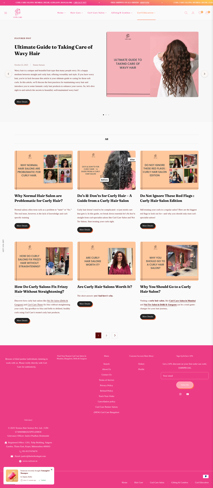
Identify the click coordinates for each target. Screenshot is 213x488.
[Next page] (115, 335)
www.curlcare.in (30, 461)
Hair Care (138, 482)
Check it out (67, 3)
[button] (186, 13)
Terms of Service (106, 380)
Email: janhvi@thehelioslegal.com (30, 456)
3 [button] (108, 114)
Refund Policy (106, 391)
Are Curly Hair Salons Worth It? (104, 287)
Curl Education (202, 482)
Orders (141, 364)
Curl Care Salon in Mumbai (182, 301)
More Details (22, 102)
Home (124, 482)
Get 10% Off (3, 245)
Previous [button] (8, 74)
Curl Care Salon (157, 482)
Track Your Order (106, 396)
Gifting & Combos (179, 482)
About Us (106, 369)
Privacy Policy (106, 385)
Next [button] (204, 74)
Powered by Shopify (32, 478)
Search (106, 364)
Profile (141, 369)
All (106, 139)
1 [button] (103, 114)
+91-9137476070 (29, 451)
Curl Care (17, 478)
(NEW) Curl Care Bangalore (106, 412)
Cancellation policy (106, 401)
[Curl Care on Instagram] (181, 394)
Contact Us (107, 374)
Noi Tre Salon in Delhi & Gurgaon (160, 304)
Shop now (132, 3)
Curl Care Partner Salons (106, 407)
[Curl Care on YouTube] (188, 394)
